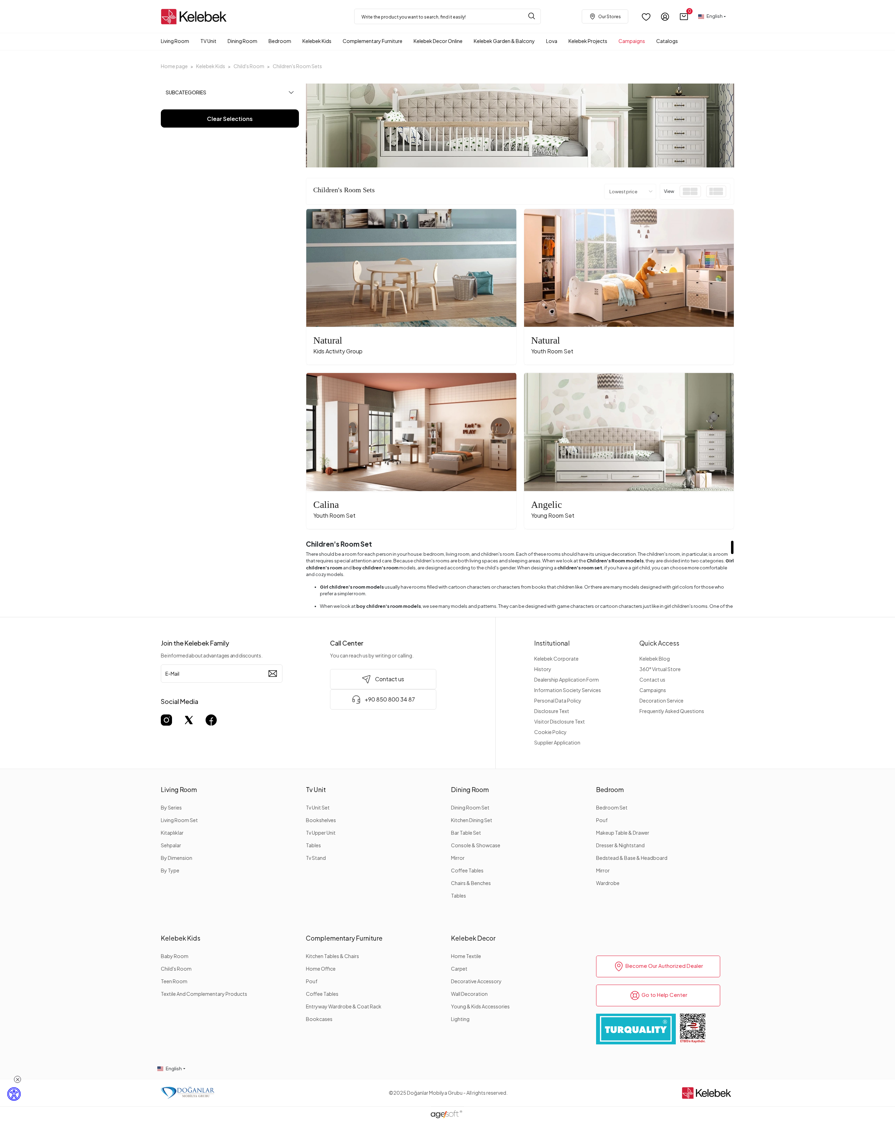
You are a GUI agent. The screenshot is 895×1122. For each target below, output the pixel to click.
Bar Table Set (466, 832)
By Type (170, 870)
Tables (313, 845)
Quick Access (659, 643)
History (542, 669)
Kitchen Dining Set (471, 820)
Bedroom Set (612, 807)
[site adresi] (196, 16)
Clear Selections (230, 118)
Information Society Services (567, 690)
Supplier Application (557, 742)
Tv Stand (316, 858)
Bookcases (319, 1019)
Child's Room (176, 968)
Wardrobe (608, 883)
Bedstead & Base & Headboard (631, 858)
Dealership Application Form (566, 679)
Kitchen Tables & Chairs (332, 956)
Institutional (552, 643)
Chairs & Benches (471, 883)
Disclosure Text (551, 711)
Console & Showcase (475, 845)
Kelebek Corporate (556, 658)
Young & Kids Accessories (480, 1006)
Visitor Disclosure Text (559, 721)
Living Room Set (179, 820)
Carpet (459, 968)
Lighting (460, 1019)
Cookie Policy (550, 732)
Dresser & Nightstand (620, 845)
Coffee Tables (467, 870)
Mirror (458, 858)
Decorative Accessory (476, 981)
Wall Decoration (469, 994)
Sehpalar (171, 845)
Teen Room (174, 981)
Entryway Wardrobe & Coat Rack (343, 1006)
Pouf (602, 820)
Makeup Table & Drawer (622, 832)
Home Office (321, 968)
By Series (171, 807)
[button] (684, 17)
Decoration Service (661, 700)
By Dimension (176, 858)
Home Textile (466, 956)
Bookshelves (321, 820)
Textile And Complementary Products (204, 994)
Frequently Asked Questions (671, 711)
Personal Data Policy (557, 700)
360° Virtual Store (660, 669)
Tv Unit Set (318, 807)
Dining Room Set (470, 807)
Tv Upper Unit (321, 832)
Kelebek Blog (654, 658)
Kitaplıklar (172, 832)
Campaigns (652, 690)
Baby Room (174, 956)
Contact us (652, 679)
